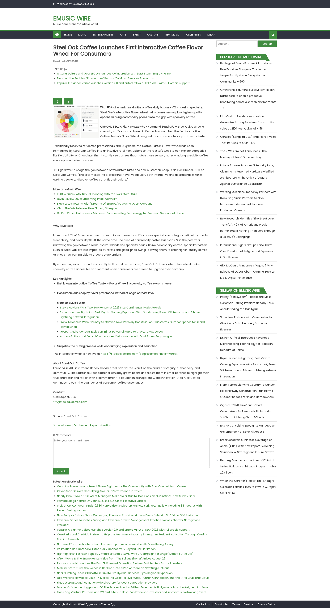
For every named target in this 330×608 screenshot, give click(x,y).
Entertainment (103, 34)
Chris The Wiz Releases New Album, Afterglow (87, 208)
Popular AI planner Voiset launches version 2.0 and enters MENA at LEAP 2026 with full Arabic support (123, 83)
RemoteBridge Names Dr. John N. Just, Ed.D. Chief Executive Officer (101, 501)
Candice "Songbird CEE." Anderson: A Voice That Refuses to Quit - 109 (248, 140)
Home (68, 34)
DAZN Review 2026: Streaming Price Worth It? (87, 199)
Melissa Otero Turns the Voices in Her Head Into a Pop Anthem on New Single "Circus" (113, 568)
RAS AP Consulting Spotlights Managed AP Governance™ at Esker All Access (247, 429)
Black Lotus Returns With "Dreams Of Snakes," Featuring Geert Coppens (104, 204)
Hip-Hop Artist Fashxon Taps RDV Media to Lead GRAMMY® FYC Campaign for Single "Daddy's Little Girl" (125, 554)
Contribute (221, 604)
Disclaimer (81, 425)
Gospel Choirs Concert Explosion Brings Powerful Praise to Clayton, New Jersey (111, 332)
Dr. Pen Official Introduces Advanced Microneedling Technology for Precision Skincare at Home (120, 213)
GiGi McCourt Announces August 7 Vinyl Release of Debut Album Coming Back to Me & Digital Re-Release (247, 272)
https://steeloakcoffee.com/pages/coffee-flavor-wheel (139, 354)
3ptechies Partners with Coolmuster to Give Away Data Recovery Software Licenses (246, 323)
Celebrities (193, 34)
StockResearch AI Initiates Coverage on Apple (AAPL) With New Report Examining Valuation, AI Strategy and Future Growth (247, 446)
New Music (172, 34)
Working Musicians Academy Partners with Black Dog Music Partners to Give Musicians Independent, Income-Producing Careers (248, 201)
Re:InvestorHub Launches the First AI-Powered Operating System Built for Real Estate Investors (119, 563)
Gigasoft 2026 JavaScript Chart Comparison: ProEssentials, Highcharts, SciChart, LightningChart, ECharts (245, 411)
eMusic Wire (72, 18)
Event (137, 34)
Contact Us (203, 604)
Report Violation (100, 425)
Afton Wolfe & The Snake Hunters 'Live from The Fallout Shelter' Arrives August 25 (111, 558)
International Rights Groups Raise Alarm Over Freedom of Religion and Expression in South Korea (247, 251)
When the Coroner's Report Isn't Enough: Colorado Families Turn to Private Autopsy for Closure (248, 487)
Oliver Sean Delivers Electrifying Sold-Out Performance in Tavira (99, 491)
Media (211, 34)
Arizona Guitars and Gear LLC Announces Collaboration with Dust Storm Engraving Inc (114, 73)
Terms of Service (242, 604)
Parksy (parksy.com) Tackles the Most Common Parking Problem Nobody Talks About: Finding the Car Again (247, 303)
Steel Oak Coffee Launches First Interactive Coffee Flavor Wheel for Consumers (128, 51)
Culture (153, 34)
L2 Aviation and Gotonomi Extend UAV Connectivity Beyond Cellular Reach (106, 549)
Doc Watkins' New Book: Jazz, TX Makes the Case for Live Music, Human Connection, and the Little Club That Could (133, 578)
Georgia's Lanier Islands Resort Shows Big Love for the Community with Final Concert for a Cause (121, 486)
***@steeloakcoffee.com (70, 402)
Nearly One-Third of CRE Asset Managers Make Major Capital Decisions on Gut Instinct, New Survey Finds (126, 496)
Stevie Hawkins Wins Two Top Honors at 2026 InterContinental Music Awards (110, 307)
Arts (123, 34)
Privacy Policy (266, 604)
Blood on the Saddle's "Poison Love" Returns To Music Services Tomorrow (105, 78)
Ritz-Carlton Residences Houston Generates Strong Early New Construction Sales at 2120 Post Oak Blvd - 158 (247, 122)
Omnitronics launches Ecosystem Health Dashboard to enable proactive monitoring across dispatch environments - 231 (248, 99)
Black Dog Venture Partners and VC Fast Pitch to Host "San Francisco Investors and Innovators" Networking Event (131, 592)
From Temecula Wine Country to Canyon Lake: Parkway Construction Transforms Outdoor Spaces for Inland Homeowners (248, 391)
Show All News (62, 425)
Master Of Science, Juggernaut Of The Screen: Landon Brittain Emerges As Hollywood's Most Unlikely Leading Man (132, 587)
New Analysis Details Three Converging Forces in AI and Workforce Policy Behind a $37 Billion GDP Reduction (128, 515)
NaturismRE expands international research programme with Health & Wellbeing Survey (115, 544)
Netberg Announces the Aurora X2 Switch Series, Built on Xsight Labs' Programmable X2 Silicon (248, 466)
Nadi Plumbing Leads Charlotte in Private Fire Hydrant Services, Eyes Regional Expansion (115, 573)
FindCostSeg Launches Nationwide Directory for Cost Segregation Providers (107, 583)
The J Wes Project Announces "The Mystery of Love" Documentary (243, 154)
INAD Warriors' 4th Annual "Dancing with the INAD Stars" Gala (97, 194)
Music (82, 34)
